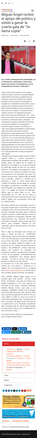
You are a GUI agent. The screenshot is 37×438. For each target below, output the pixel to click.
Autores (9, 370)
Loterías (27, 356)
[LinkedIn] (34, 41)
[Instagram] (12, 3)
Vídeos (26, 349)
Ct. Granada (19, 358)
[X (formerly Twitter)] (29, 41)
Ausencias (10, 349)
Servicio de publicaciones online (18, 365)
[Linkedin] (9, 3)
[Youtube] (6, 3)
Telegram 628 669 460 (14, 351)
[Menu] (32, 10)
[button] (18, 344)
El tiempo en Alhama (14, 356)
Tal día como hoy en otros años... (18, 363)
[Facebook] (2, 3)
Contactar (9, 354)
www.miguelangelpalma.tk (15, 270)
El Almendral (14, 35)
